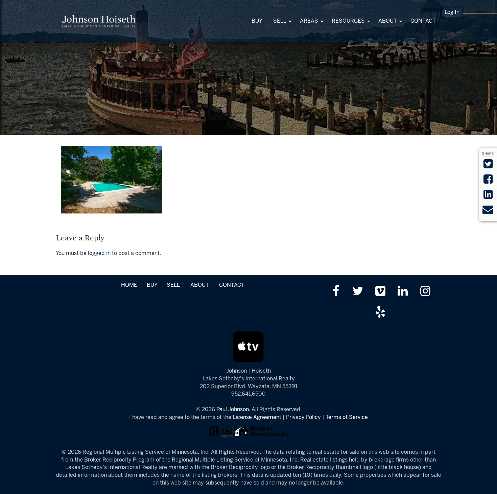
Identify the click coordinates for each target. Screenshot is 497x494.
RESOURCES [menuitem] (348, 21)
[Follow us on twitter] (358, 292)
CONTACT (231, 285)
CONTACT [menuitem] (423, 21)
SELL (173, 285)
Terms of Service (347, 417)
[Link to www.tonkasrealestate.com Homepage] (99, 21)
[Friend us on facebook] (335, 292)
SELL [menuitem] (279, 21)
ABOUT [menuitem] (387, 21)
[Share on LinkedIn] (488, 196)
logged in (99, 253)
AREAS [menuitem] (309, 21)
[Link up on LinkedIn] (403, 292)
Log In (452, 12)
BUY (152, 285)
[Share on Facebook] (488, 181)
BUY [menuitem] (257, 21)
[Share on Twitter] (488, 166)
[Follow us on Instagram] (425, 292)
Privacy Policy (303, 417)
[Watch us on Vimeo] (380, 292)
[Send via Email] (487, 211)
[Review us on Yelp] (380, 313)
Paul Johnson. (233, 409)
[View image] (111, 179)
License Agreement (257, 417)
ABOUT (199, 285)
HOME (129, 285)
